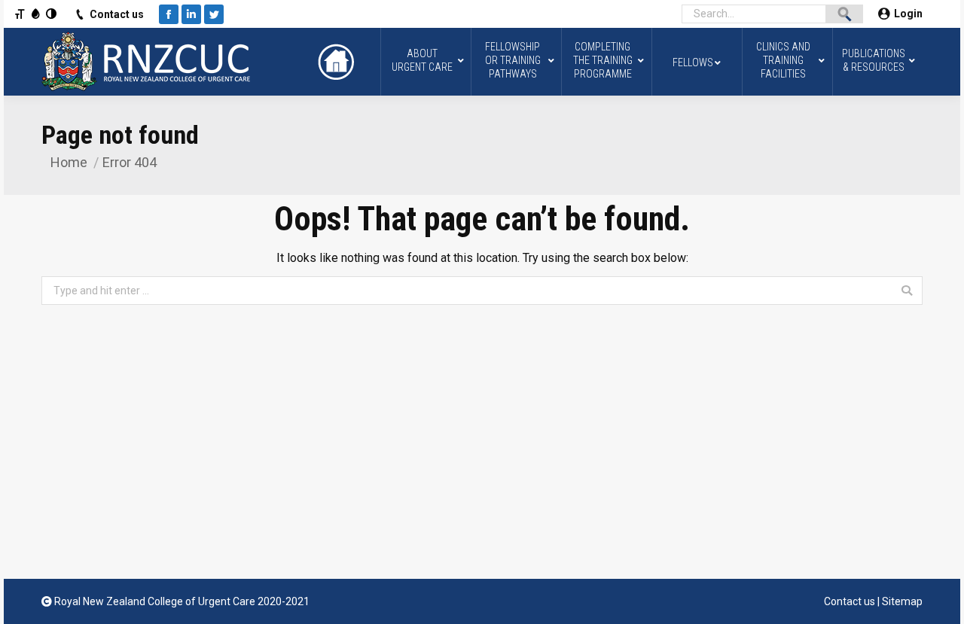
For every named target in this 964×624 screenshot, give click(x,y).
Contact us (117, 14)
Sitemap (902, 601)
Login (908, 14)
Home (68, 162)
